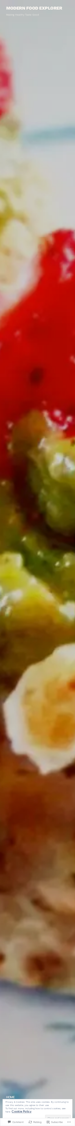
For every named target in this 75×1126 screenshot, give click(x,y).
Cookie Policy (21, 1111)
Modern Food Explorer (34, 8)
